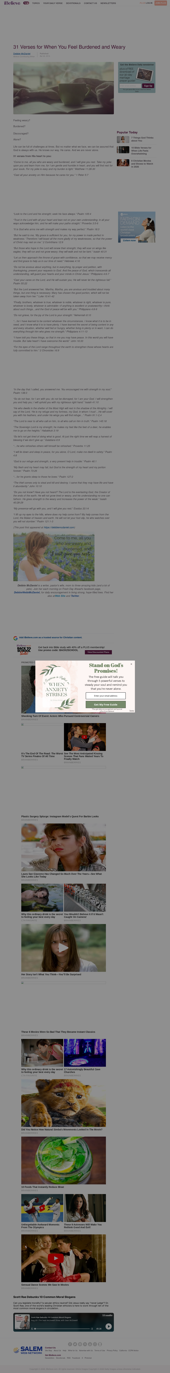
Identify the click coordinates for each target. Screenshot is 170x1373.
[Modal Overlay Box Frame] (85, 686)
